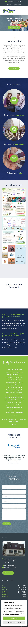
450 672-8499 (11, 567)
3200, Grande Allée (10, 560)
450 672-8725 (19, 1)
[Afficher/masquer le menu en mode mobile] (25, 11)
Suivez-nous (8, 573)
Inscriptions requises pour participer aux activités (13, 315)
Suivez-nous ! (10, 1)
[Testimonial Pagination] (12, 424)
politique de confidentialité (12, 614)
